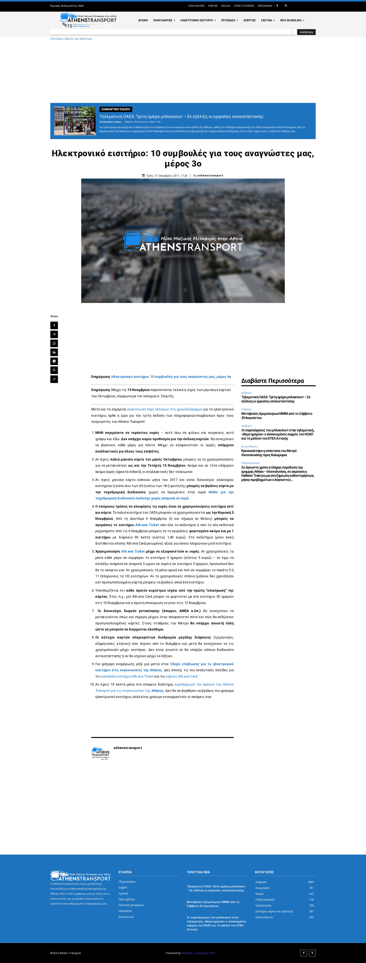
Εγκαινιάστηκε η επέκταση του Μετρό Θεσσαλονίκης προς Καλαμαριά (269, 453)
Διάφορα (246, 392)
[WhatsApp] (54, 343)
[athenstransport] (100, 753)
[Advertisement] (183, 71)
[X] (286, 5)
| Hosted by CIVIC (205, 953)
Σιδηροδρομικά (250, 463)
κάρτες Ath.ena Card (181, 676)
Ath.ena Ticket (133, 551)
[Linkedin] (54, 352)
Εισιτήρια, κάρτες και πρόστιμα (71, 38)
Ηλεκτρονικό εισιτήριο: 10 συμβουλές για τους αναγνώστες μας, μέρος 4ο (171, 377)
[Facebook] (277, 5)
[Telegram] (54, 361)
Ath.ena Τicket (147, 525)
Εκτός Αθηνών (249, 446)
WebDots (187, 953)
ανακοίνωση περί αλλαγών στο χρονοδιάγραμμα (164, 409)
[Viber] (54, 370)
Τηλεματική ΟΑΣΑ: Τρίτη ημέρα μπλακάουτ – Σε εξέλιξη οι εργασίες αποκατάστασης (181, 116)
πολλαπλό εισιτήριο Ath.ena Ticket (127, 676)
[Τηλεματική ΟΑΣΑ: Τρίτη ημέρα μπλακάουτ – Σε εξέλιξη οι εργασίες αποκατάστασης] (75, 121)
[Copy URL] (54, 379)
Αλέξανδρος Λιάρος (111, 121)
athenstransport (210, 175)
